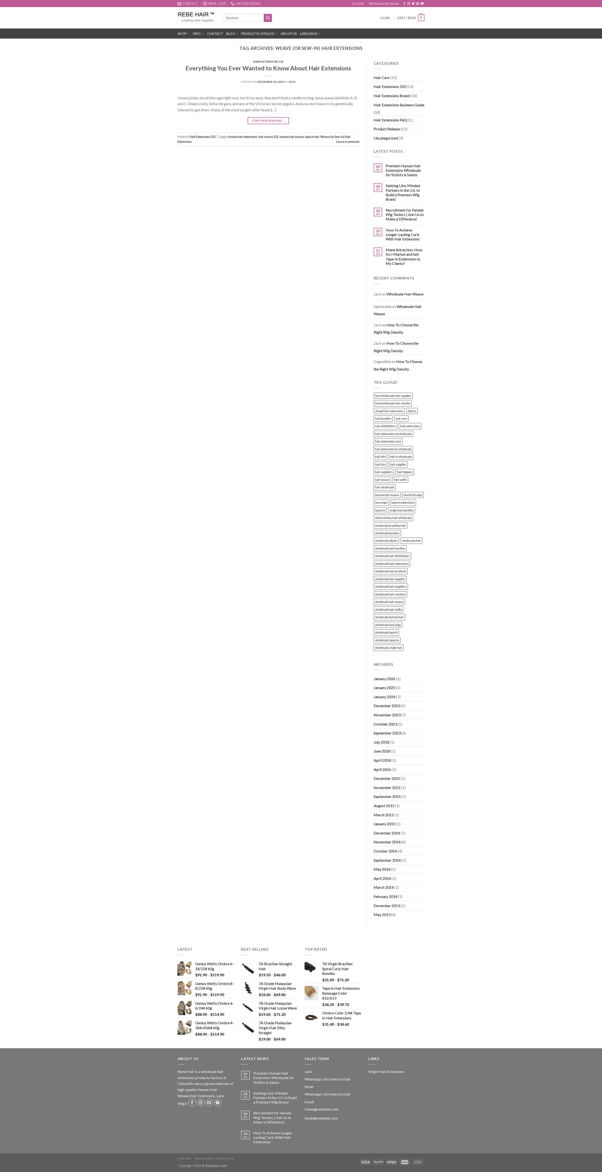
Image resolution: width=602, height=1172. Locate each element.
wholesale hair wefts (388, 609)
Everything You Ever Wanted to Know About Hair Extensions (268, 68)
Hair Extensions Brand (392, 95)
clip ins (412, 411)
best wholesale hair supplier (393, 396)
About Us (289, 34)
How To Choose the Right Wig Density (396, 329)
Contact (215, 34)
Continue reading (268, 120)
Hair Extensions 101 (268, 61)
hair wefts (400, 480)
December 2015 (387, 778)
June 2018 (382, 751)
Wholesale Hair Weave (405, 294)
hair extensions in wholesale (393, 449)
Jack (292, 81)
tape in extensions (403, 502)
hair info (380, 456)
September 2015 (387, 796)
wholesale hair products (390, 571)
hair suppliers (384, 472)
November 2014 (387, 842)
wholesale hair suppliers (391, 586)
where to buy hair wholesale (393, 518)
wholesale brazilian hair (390, 525)
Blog (230, 34)
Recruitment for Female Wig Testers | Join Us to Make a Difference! (405, 214)
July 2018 (381, 742)
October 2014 (385, 851)
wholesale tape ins (387, 640)
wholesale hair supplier (390, 579)
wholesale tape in (386, 632)
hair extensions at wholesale (393, 434)
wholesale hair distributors (392, 556)
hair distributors (385, 426)
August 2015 (384, 805)
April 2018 (382, 760)
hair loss (380, 464)
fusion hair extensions (243, 137)
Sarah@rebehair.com (321, 1118)
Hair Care (381, 77)
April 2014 (382, 878)
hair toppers (405, 472)
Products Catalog (257, 34)
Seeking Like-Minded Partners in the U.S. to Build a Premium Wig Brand (403, 192)
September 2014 (387, 860)
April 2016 (382, 769)
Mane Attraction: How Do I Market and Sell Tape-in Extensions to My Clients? (404, 256)
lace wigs (381, 502)
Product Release (387, 129)
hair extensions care (388, 441)
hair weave (382, 480)
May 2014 (382, 869)
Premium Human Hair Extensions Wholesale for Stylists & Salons (403, 170)
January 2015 (384, 823)
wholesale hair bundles (390, 548)
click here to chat (336, 1079)
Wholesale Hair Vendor (384, 3)
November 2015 (387, 787)
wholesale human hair (389, 617)
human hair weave (292, 137)
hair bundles (383, 418)
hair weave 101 (268, 137)
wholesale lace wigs (388, 625)
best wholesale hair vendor (392, 403)
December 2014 (387, 833)
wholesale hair (411, 540)
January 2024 (384, 696)
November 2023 (387, 715)
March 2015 (384, 815)
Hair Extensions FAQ (390, 120)
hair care (401, 418)
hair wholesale (384, 487)
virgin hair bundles (401, 510)
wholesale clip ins (386, 540)
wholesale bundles (387, 533)
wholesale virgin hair (388, 648)
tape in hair (312, 137)
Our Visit (358, 3)
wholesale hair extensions (392, 564)
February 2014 (385, 896)
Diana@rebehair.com (321, 1109)
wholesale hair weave (389, 602)
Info (197, 34)
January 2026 (384, 678)
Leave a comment (347, 142)
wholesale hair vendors (390, 594)
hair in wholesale (401, 456)
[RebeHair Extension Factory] (197, 17)
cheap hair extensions (389, 411)
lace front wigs (413, 495)
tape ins (380, 510)
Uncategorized (386, 138)
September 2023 (387, 733)
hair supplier (398, 464)
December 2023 (387, 705)
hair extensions (410, 426)
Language (308, 34)
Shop (182, 34)
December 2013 (387, 905)
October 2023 (385, 724)
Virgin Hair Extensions (386, 1071)
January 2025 (384, 687)
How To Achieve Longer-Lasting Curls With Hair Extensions (403, 234)
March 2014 (384, 887)
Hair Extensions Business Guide (399, 105)
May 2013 (382, 914)
